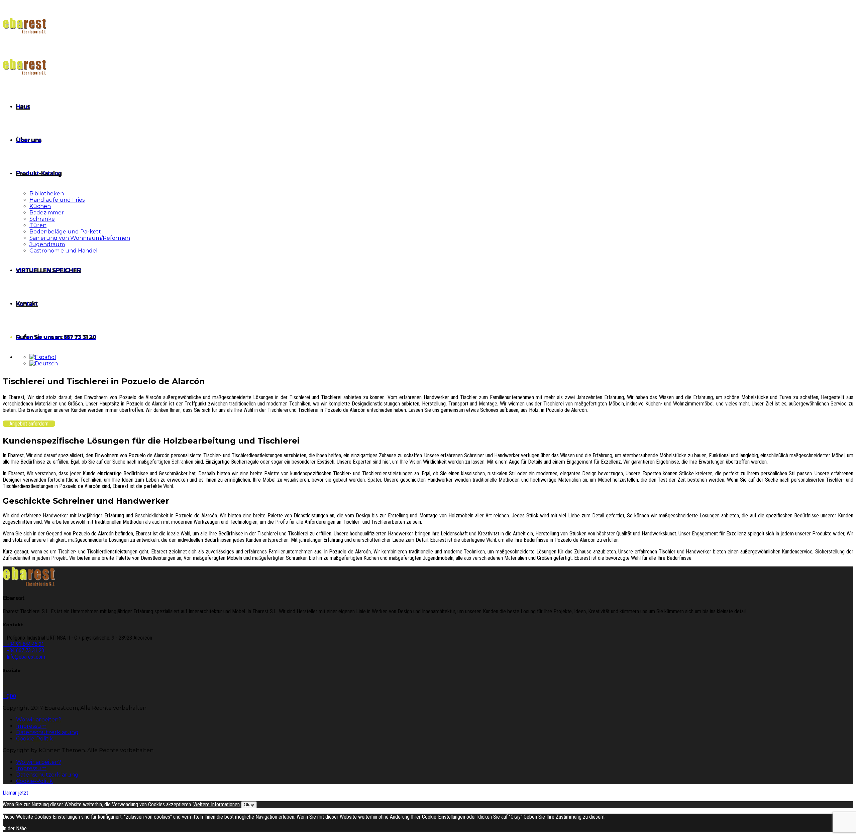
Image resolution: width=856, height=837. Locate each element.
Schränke (42, 219)
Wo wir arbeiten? (38, 719)
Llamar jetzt (15, 793)
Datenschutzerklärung (47, 732)
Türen (37, 225)
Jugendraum (47, 244)
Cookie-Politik (34, 738)
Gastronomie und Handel (63, 250)
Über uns (28, 140)
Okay (249, 804)
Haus (23, 107)
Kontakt (27, 304)
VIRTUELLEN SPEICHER (48, 270)
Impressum (31, 726)
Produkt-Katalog (39, 173)
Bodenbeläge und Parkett (65, 231)
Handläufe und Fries (57, 200)
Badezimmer (46, 212)
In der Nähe (15, 828)
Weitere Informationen (216, 804)
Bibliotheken (46, 193)
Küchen (40, 206)
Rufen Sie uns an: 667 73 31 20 (56, 337)
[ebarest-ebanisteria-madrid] (29, 584)
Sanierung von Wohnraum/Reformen (79, 238)
